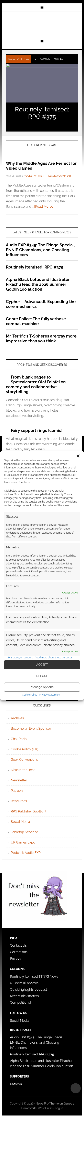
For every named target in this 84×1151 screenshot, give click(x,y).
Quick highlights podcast (28, 989)
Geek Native (42, 25)
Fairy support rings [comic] (36, 430)
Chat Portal (19, 739)
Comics (45, 58)
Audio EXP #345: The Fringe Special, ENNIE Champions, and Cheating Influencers (40, 250)
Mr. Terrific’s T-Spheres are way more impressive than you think (41, 338)
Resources (19, 801)
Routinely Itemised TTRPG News (34, 976)
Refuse (42, 676)
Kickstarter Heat (23, 770)
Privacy (15, 958)
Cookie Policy (29, 694)
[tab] (18, 59)
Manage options (42, 687)
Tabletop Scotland (24, 832)
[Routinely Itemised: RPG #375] (42, 83)
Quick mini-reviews (24, 983)
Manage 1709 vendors (20, 657)
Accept (42, 665)
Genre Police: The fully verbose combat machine (36, 321)
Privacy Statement (49, 694)
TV (34, 58)
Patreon (17, 791)
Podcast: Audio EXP (26, 853)
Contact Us (18, 945)
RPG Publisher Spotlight (28, 811)
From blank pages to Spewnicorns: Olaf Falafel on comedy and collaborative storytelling (36, 384)
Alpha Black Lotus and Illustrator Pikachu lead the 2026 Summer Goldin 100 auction (38, 284)
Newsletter (19, 780)
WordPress (45, 1108)
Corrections (19, 952)
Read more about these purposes (53, 657)
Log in (59, 1108)
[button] (78, 456)
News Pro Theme (47, 1103)
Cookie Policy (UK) (24, 749)
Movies (58, 58)
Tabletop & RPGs (18, 58)
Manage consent (76, 1088)
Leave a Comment (59, 175)
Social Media (20, 822)
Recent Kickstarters (25, 996)
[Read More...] (44, 206)
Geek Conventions (24, 760)
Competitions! (20, 1002)
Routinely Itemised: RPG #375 (42, 113)
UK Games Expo (23, 842)
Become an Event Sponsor (31, 728)
